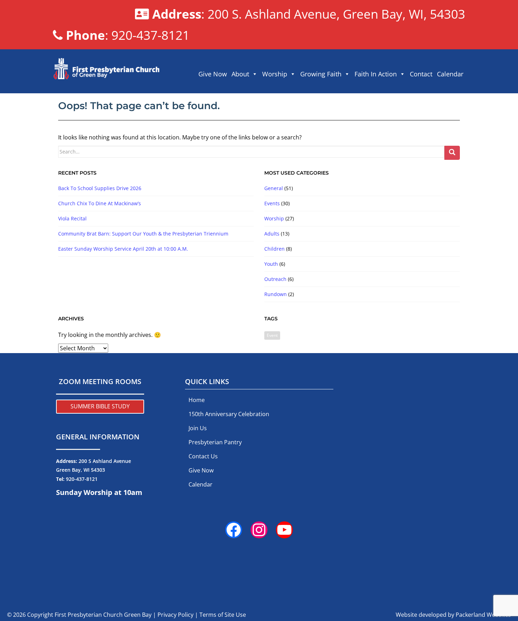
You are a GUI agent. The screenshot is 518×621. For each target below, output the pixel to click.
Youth (271, 264)
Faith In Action (375, 74)
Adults (271, 233)
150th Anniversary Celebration (229, 414)
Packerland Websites (483, 615)
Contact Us (203, 456)
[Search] (452, 153)
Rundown (275, 294)
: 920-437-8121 (128, 34)
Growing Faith (320, 74)
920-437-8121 (82, 479)
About (240, 74)
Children (274, 248)
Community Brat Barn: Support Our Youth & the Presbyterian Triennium (143, 233)
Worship (274, 74)
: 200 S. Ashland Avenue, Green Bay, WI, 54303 (308, 13)
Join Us (198, 428)
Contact (421, 74)
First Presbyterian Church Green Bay (103, 615)
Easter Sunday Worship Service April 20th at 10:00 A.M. (123, 248)
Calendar (450, 74)
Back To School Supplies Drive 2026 (99, 188)
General (273, 188)
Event (272, 335)
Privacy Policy (175, 615)
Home (197, 400)
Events (272, 203)
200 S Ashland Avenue (105, 461)
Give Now (212, 74)
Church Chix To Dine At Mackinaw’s (99, 203)
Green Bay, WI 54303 (80, 469)
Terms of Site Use (222, 615)
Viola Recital (72, 218)
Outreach (275, 279)
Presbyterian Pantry (215, 442)
